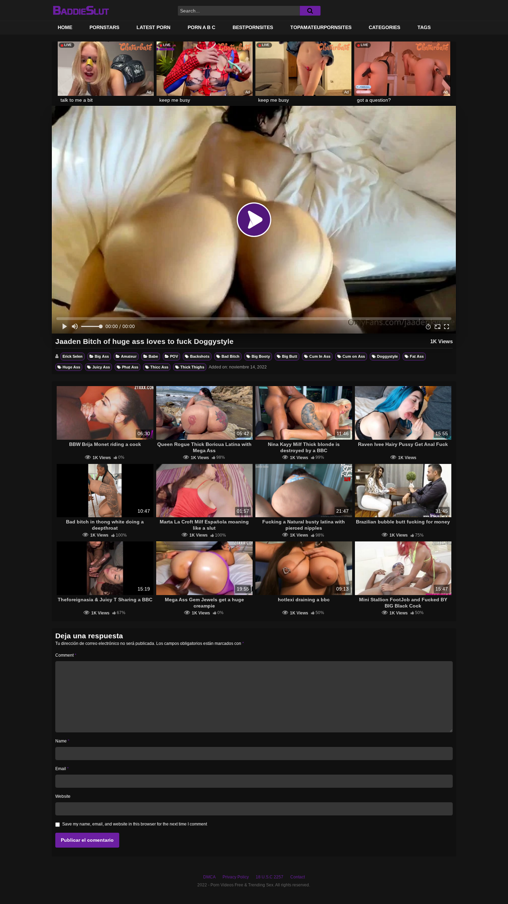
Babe (153, 356)
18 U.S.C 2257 (269, 877)
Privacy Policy (236, 877)
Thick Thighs (192, 367)
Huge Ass (71, 367)
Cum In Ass (319, 356)
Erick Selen (73, 356)
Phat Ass (130, 367)
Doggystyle (387, 356)
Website (62, 796)
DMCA (209, 877)
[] (310, 11)
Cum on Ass (353, 356)
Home (65, 27)
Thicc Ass (159, 367)
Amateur (129, 356)
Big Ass (102, 356)
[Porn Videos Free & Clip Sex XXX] (81, 10)
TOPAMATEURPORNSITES (320, 27)
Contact (297, 877)
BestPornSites (253, 27)
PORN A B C (201, 27)
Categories (384, 27)
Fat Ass (417, 356)
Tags (424, 27)
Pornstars (104, 27)
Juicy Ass (101, 367)
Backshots (199, 356)
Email (62, 768)
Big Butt (289, 356)
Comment (65, 655)
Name (62, 741)
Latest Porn (153, 27)
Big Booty (261, 356)
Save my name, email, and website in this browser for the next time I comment (134, 824)
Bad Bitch (230, 356)
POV (174, 356)
